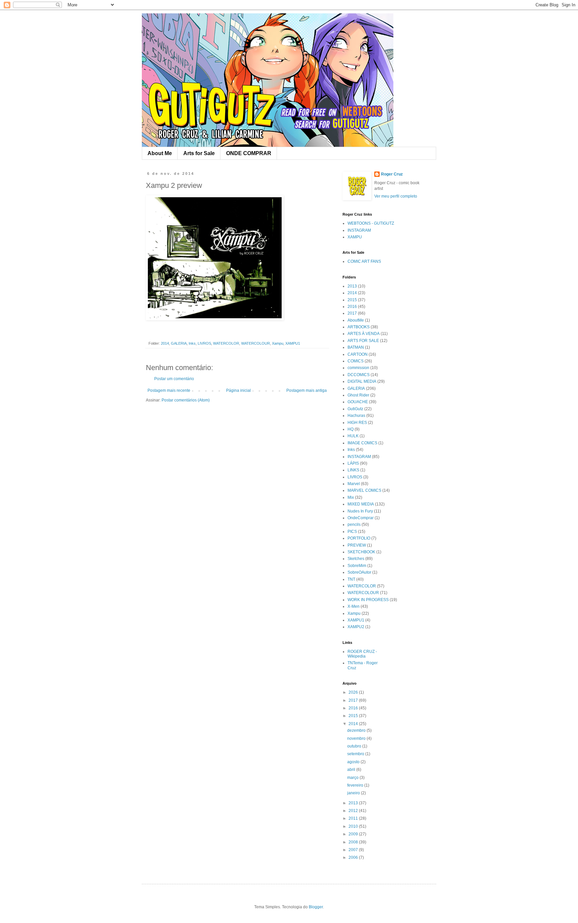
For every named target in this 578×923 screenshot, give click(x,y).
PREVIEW (357, 545)
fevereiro (355, 785)
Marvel (354, 483)
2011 (354, 818)
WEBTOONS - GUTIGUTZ (371, 223)
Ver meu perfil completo (395, 196)
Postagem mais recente (169, 390)
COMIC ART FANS (364, 261)
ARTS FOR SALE (363, 340)
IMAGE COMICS (362, 443)
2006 (354, 857)
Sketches (356, 558)
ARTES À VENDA (364, 333)
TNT (351, 579)
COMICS (356, 361)
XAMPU (355, 237)
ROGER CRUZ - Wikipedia (362, 654)
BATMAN (356, 347)
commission (358, 367)
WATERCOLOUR (255, 343)
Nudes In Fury (360, 511)
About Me (160, 153)
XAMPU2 (356, 626)
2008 (354, 842)
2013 (352, 286)
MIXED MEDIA (361, 504)
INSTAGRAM (359, 230)
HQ (351, 429)
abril (351, 769)
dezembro (357, 730)
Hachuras (356, 415)
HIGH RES (357, 422)
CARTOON (358, 354)
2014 (165, 343)
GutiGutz (355, 409)
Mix (351, 497)
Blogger (316, 907)
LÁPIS (353, 463)
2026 (354, 692)
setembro (356, 754)
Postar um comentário (174, 378)
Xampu (277, 343)
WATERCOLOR (226, 343)
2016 (352, 306)
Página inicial (238, 390)
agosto (354, 762)
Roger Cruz (392, 174)
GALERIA (179, 343)
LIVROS (204, 343)
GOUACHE (358, 401)
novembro (357, 738)
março (353, 777)
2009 (354, 834)
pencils (354, 524)
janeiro (354, 793)
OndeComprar (361, 517)
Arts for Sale (199, 153)
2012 (354, 810)
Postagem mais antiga (306, 390)
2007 (354, 849)
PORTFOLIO (359, 538)
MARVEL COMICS (364, 490)
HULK (353, 436)
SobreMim (357, 565)
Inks (192, 343)
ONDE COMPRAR (248, 153)
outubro (354, 746)
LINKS (353, 470)
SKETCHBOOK (361, 552)
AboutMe (356, 320)
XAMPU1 (292, 343)
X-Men (354, 606)
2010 (354, 826)
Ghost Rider (358, 395)
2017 (352, 313)
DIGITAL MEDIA (362, 381)
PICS (352, 531)
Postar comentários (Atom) (186, 400)
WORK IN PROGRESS (368, 599)
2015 (352, 300)
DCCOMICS (359, 374)
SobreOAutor (359, 572)
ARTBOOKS (359, 327)
